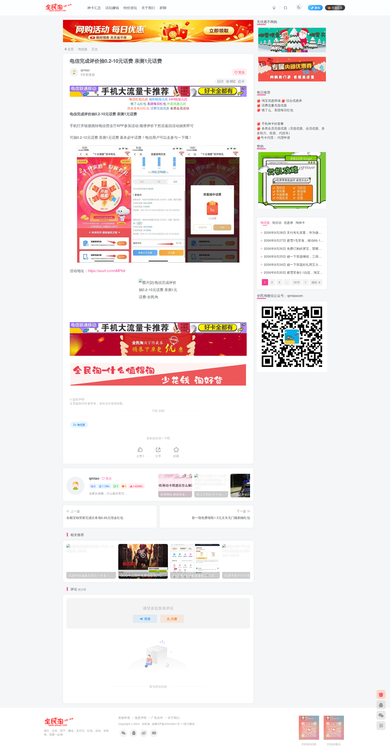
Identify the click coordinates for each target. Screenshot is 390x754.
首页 (70, 49)
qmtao (85, 70)
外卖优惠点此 (176, 103)
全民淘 (146, 724)
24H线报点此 (178, 99)
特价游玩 (130, 7)
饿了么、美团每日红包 (277, 110)
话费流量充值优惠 (274, 105)
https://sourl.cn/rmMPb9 (106, 270)
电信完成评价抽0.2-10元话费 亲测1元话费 (116, 60)
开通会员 (337, 7)
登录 (147, 618)
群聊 (163, 7)
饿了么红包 (138, 103)
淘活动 (276, 222)
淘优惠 (82, 49)
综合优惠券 (294, 100)
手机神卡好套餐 (273, 123)
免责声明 (140, 717)
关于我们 (148, 7)
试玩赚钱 (112, 7)
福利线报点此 (158, 99)
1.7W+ (106, 486)
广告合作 (157, 717)
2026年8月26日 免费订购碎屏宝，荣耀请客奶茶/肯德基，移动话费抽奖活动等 (318, 248)
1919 (296, 282)
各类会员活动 (179, 108)
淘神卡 (300, 222)
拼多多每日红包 (138, 108)
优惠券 (288, 222)
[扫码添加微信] (380, 715)
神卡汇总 (94, 7)
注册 (174, 618)
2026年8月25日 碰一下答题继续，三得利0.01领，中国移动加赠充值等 (313, 256)
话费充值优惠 (159, 108)
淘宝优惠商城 (271, 100)
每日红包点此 (138, 99)
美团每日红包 (156, 103)
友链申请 (124, 717)
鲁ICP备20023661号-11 (169, 724)
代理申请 (283, 137)
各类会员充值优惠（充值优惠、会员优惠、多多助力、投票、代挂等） (291, 130)
